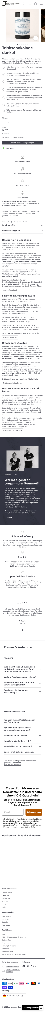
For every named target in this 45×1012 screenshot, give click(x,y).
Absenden (34, 812)
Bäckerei (5, 919)
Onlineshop (6, 916)
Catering (5, 922)
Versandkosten (18, 137)
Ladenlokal (6, 898)
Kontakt (5, 901)
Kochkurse (6, 925)
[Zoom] (35, 38)
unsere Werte (7, 893)
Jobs (4, 904)
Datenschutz (6, 940)
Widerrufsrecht (7, 952)
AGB (3, 934)
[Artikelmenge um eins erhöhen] (12, 122)
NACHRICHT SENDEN (12, 764)
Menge (5, 118)
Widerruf (5, 949)
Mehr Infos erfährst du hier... (16, 507)
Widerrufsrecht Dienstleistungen (14, 954)
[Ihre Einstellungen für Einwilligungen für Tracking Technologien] (41, 1008)
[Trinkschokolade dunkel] (17, 858)
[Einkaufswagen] (35, 3)
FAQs (4, 907)
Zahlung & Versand (9, 946)
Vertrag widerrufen (32, 1007)
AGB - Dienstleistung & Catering (14, 937)
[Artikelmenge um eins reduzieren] (4, 122)
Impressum (6, 943)
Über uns (5, 896)
